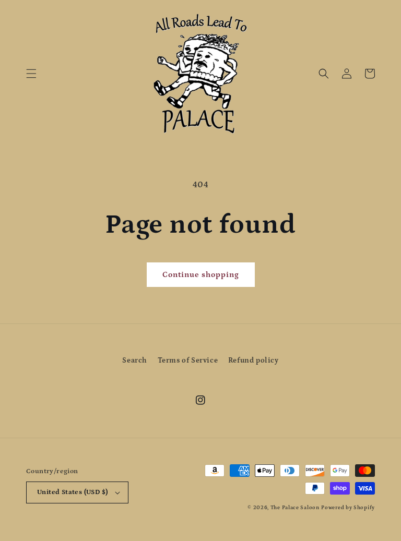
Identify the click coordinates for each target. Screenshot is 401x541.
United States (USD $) (72, 492)
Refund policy (253, 360)
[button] (31, 73)
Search (134, 360)
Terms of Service (188, 360)
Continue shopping (200, 274)
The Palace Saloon (295, 507)
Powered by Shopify (348, 507)
